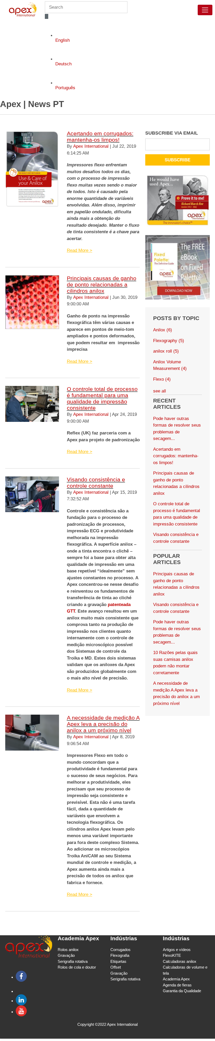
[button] (46, 16)
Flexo (162, 379)
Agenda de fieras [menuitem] (177, 985)
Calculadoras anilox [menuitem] (179, 961)
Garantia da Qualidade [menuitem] (182, 991)
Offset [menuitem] (115, 967)
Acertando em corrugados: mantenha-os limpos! (100, 136)
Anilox (162, 329)
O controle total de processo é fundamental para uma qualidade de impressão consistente (102, 398)
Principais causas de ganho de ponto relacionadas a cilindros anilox (101, 284)
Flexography (168, 340)
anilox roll (166, 351)
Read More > (79, 250)
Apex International (91, 146)
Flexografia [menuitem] (119, 955)
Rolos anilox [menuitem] (68, 949)
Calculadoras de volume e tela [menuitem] (185, 970)
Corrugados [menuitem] (120, 949)
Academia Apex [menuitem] (176, 979)
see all (159, 391)
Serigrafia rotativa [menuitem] (73, 961)
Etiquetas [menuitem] (118, 961)
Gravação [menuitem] (66, 955)
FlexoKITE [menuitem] (172, 955)
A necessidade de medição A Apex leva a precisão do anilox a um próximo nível (103, 724)
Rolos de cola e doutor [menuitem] (77, 967)
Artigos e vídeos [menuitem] (177, 949)
